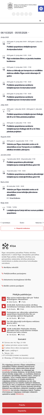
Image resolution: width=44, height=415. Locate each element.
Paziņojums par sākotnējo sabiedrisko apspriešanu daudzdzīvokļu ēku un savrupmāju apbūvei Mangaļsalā (22, 314)
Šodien (22, 223)
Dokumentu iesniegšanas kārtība (17, 280)
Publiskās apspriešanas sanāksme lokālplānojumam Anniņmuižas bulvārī (21, 86)
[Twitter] (13, 14)
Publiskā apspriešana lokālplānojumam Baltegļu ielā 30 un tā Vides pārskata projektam (25, 115)
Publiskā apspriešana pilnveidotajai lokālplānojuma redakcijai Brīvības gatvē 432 (23, 163)
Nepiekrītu (22, 410)
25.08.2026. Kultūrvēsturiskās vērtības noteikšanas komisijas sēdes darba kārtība (24, 306)
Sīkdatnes (6, 390)
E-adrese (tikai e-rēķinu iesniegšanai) (16, 348)
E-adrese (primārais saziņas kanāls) (16, 345)
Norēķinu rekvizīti (11, 267)
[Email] (30, 14)
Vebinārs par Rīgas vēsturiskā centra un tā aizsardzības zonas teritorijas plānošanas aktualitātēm (22, 192)
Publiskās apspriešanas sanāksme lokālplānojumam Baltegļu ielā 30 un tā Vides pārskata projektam (23, 129)
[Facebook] (18, 14)
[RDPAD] (22, 6)
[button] (41, 9)
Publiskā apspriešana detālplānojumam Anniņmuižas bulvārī (21, 48)
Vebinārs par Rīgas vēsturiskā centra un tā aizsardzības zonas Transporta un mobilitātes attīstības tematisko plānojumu (24, 147)
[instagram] (26, 14)
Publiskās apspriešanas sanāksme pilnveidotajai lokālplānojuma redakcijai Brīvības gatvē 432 (25, 175)
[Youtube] (22, 14)
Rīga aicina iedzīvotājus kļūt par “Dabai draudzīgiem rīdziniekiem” (23, 298)
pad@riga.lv (14, 350)
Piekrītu (22, 405)
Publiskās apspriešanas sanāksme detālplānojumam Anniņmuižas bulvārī (21, 98)
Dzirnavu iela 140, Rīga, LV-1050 (15, 342)
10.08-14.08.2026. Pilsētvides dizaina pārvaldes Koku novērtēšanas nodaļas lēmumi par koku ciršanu (22, 330)
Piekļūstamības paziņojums (15, 273)
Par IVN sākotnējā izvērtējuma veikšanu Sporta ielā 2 (23, 322)
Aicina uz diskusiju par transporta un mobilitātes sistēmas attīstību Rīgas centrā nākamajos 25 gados (25, 73)
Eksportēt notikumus (23, 228)
